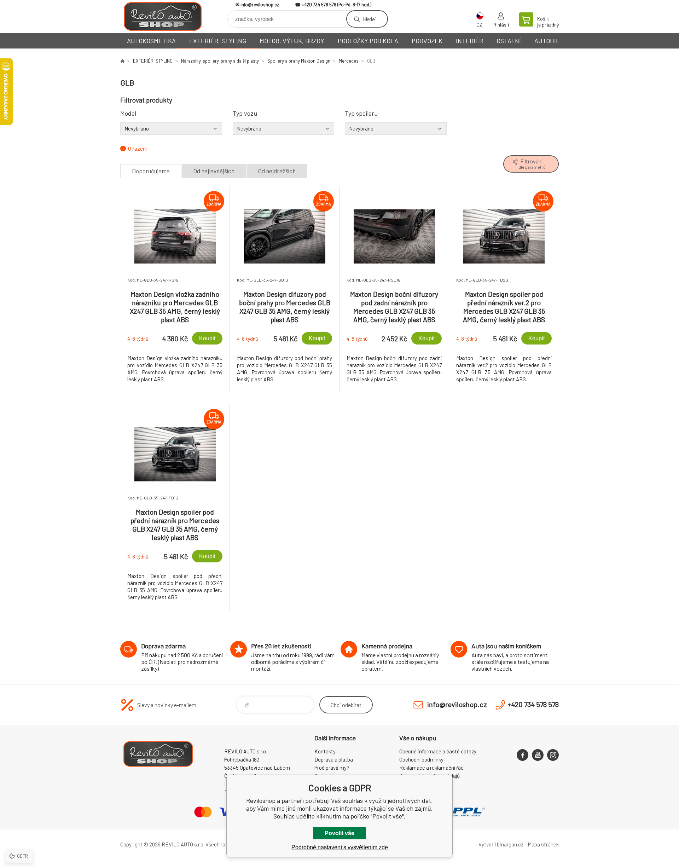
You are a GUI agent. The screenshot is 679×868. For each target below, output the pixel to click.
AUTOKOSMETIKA (151, 41)
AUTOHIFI (547, 41)
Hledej (369, 19)
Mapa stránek (543, 844)
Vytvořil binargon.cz (500, 844)
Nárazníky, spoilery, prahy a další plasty (220, 61)
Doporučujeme (151, 170)
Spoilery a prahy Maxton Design (298, 61)
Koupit (207, 338)
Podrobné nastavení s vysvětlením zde (339, 847)
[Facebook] (522, 755)
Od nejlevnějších (213, 170)
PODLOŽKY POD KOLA (368, 41)
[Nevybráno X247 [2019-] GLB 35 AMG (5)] (284, 128)
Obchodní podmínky (421, 759)
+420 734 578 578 (319, 4)
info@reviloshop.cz (259, 4)
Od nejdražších (277, 170)
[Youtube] (538, 755)
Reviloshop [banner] (162, 16)
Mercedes (349, 61)
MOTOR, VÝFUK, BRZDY (292, 41)
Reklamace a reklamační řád (431, 767)
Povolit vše (339, 833)
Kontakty (325, 751)
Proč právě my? (331, 767)
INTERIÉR (469, 41)
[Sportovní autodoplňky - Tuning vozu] (122, 61)
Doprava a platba (333, 759)
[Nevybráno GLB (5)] (171, 128)
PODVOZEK (427, 41)
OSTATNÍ (509, 41)
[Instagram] (553, 755)
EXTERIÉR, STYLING (217, 41)
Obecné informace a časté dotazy (437, 751)
